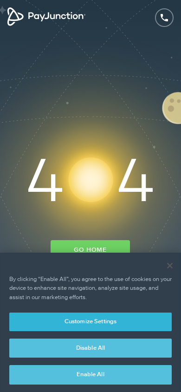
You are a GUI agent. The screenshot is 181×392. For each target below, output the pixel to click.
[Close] (170, 265)
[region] (90, 322)
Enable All (90, 375)
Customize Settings (90, 322)
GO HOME (90, 250)
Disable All (90, 348)
